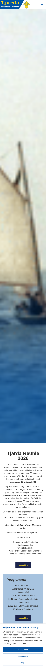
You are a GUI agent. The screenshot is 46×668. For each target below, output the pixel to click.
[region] (23, 645)
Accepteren (23, 650)
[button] (42, 4)
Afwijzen (23, 663)
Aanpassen (23, 656)
